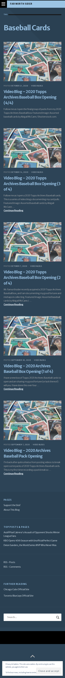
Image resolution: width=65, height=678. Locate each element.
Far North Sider (21, 4)
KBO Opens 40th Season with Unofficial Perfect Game (30, 540)
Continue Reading (18, 211)
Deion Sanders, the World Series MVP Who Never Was (30, 545)
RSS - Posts (9, 562)
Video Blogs (37, 86)
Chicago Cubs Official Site (16, 589)
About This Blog (12, 510)
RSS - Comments (12, 567)
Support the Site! (12, 505)
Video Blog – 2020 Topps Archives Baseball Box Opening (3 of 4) (32, 184)
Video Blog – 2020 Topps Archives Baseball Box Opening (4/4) (30, 97)
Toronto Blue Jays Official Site (18, 595)
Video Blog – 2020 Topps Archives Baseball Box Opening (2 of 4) (32, 278)
